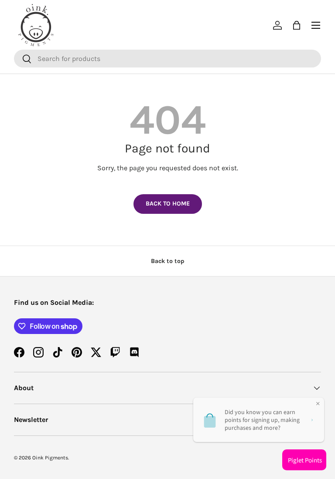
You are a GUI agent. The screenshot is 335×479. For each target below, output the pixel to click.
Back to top (168, 261)
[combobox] (167, 58)
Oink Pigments (50, 458)
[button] (296, 25)
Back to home (168, 203)
